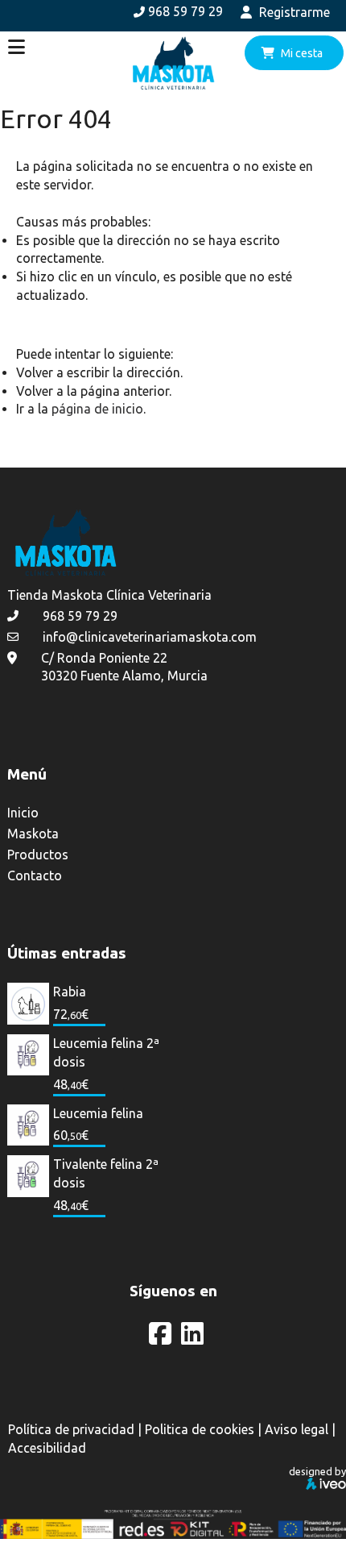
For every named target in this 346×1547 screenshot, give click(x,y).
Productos (37, 854)
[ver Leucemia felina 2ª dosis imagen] (28, 1053)
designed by (317, 1471)
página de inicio (97, 408)
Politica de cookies (199, 1429)
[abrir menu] (16, 47)
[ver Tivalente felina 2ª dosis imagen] (28, 1174)
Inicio (23, 812)
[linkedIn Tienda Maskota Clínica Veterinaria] (192, 1338)
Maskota (33, 833)
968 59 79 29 (185, 11)
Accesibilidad (47, 1448)
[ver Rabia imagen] (28, 1002)
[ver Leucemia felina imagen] (28, 1123)
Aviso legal (296, 1429)
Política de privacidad (71, 1429)
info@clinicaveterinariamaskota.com (150, 637)
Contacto (34, 875)
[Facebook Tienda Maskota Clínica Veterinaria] (162, 1338)
